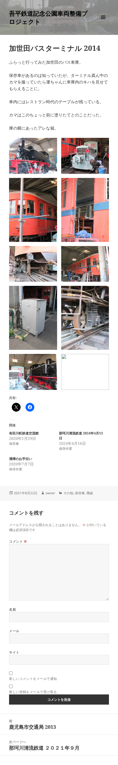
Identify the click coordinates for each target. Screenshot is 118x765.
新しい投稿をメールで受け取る (33, 691)
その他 (68, 493)
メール (14, 631)
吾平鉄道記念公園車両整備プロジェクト (48, 17)
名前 (12, 609)
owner (50, 493)
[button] (33, 156)
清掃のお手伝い (20, 458)
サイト (14, 652)
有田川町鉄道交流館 (24, 433)
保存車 (80, 493)
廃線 (89, 493)
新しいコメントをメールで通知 (33, 678)
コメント (18, 541)
